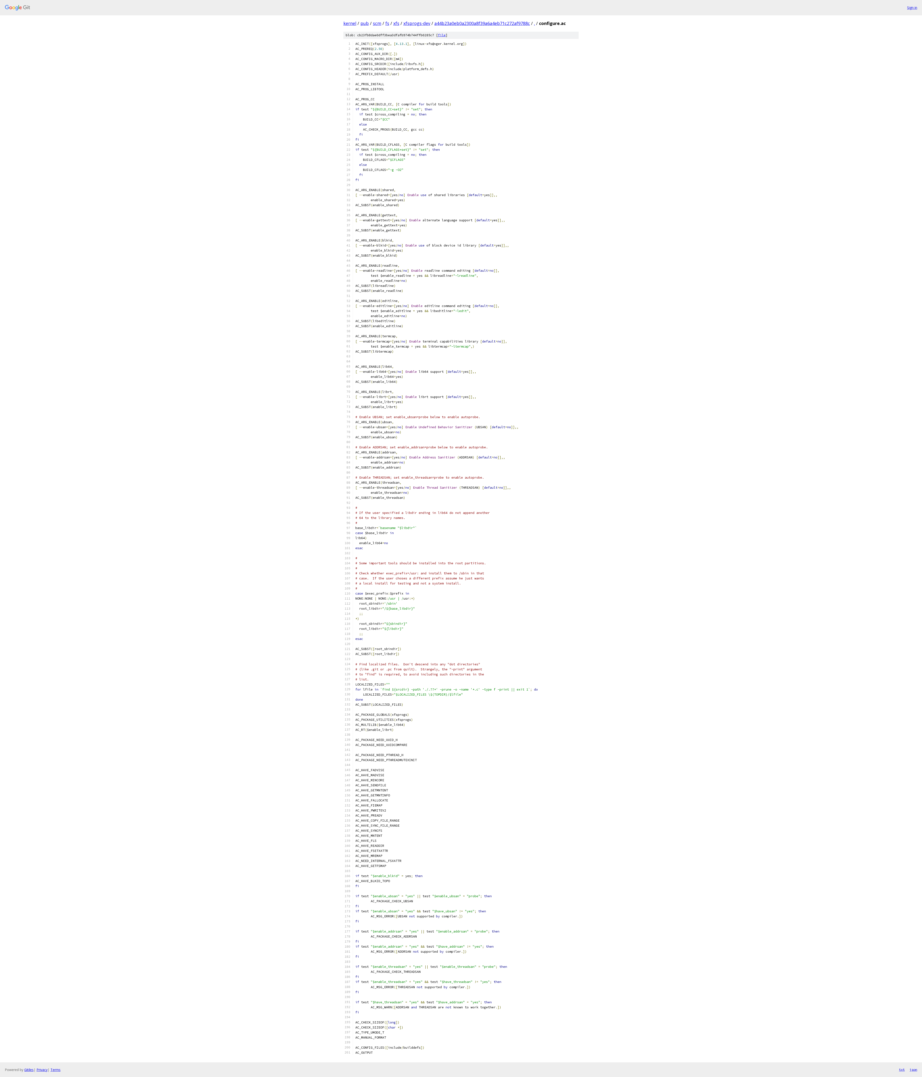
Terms (55, 1069)
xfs (396, 23)
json (913, 1069)
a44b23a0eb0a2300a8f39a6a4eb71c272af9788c (482, 23)
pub (364, 23)
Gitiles (29, 1069)
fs (387, 23)
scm (377, 23)
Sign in (912, 7)
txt (902, 1069)
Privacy (42, 1069)
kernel (349, 23)
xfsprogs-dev (416, 23)
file (442, 35)
